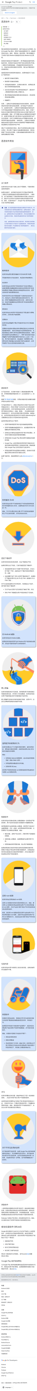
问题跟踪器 (4, 1353)
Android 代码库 (5, 1288)
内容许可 (18, 1275)
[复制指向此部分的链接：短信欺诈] (9, 283)
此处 (28, 1254)
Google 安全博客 (5, 1321)
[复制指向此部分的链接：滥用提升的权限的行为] (21, 743)
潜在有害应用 (21, 18)
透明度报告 (4, 1324)
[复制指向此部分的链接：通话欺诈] (9, 309)
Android (3, 1364)
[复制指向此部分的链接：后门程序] (10, 183)
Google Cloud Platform (7, 1373)
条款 (2, 1383)
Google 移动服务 (5, 1348)
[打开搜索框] (30, 2)
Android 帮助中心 (6, 1337)
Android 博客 (4, 1318)
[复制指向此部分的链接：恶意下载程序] (13, 558)
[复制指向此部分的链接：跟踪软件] (10, 388)
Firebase (3, 1370)
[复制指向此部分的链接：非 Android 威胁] (16, 634)
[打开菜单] (2, 2)
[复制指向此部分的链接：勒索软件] (10, 817)
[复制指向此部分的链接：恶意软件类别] (15, 141)
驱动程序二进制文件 (6, 1302)
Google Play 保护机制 (7, 1312)
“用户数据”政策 (8, 399)
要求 (2, 1291)
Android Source (5, 1342)
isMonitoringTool (27, 456)
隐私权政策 (8, 1383)
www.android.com (6, 1345)
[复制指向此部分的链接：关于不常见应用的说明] (21, 1148)
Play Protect (17, 2)
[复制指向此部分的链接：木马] (6, 1092)
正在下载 (3, 1294)
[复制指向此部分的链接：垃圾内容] (10, 964)
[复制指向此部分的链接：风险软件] (10, 1205)
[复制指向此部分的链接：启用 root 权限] (15, 896)
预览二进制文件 (5, 1296)
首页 (2, 18)
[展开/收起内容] (9, 27)
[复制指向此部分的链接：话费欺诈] (9, 319)
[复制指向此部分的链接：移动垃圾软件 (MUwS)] (23, 1227)
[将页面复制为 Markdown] (16, 21)
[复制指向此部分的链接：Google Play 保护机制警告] (23, 1261)
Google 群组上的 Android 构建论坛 (10, 1326)
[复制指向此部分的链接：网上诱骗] (10, 688)
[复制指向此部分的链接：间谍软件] (11, 1015)
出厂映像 (3, 1299)
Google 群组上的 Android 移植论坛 (10, 1329)
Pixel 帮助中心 (5, 1339)
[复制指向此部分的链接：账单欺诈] (11, 271)
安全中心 (3, 1315)
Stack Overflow (5, 1351)
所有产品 (3, 1375)
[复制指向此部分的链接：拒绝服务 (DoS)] (15, 500)
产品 (7, 18)
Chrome (3, 1367)
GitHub (3, 1305)
